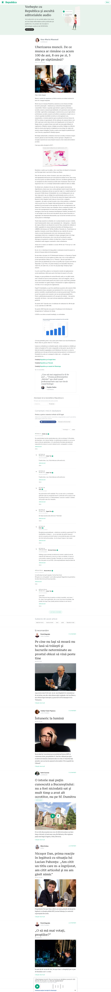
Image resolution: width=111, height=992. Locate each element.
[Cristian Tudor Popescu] (37, 712)
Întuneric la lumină (49, 718)
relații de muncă (39, 622)
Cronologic (65, 429)
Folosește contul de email (64, 421)
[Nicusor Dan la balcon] (55, 953)
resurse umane (49, 622)
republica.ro (9, 2)
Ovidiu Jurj (44, 434)
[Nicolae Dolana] (43, 550)
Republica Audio (70, 622)
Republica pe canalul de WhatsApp (50, 366)
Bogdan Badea (51, 387)
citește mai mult (38, 446)
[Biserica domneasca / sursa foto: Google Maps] (55, 816)
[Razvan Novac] (39, 570)
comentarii (72, 634)
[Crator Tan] (42, 456)
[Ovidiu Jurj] (38, 433)
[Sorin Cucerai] (37, 773)
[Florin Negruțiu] (37, 635)
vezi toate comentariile (55, 612)
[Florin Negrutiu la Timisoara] (55, 677)
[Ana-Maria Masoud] (37, 40)
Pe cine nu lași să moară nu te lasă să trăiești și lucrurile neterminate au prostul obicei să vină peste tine (55, 650)
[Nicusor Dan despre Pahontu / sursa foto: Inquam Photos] (55, 893)
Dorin (40, 528)
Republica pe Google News (48, 359)
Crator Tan (49, 456)
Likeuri (73, 429)
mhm (40, 489)
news (57, 622)
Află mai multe (29, 29)
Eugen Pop (49, 511)
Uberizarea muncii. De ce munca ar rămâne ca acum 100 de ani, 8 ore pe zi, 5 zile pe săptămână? (55, 980)
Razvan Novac (47, 570)
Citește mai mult (40, 703)
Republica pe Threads (46, 363)
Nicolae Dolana (52, 550)
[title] (43, 388)
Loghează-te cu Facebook (48, 421)
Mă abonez (51, 404)
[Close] (75, 990)
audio (62, 622)
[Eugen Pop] (42, 511)
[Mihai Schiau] (37, 847)
